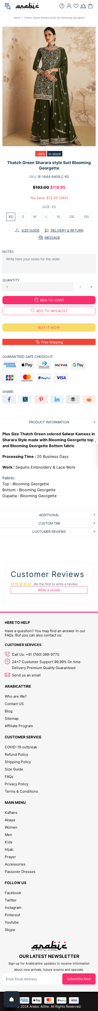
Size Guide (14, 769)
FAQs (9, 776)
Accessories (15, 864)
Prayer (10, 857)
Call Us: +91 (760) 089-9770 (35, 654)
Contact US (14, 703)
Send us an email (26, 675)
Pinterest (12, 915)
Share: (8, 392)
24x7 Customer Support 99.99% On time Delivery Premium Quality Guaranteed (46, 665)
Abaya (10, 820)
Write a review (49, 590)
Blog (8, 711)
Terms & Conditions (21, 791)
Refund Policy (16, 754)
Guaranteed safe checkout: (28, 357)
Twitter (11, 900)
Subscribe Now (79, 979)
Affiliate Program (19, 726)
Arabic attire (27, 6)
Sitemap (12, 718)
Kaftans (11, 812)
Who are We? (16, 696)
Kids (8, 842)
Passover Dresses (20, 871)
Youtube (12, 922)
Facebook (13, 893)
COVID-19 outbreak (21, 747)
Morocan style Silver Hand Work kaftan (53, 999)
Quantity (11, 280)
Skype (10, 929)
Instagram (13, 907)
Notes (8, 252)
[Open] (12, 999)
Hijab (9, 849)
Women (11, 827)
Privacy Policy (16, 784)
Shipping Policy (18, 762)
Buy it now (49, 327)
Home (17, 17)
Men (8, 834)
